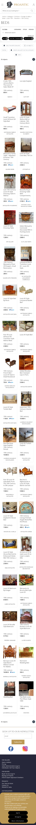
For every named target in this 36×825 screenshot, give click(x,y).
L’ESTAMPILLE (26, 169)
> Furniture (16, 16)
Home (4, 16)
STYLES (25, 29)
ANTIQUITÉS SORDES (26, 531)
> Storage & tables (25, 16)
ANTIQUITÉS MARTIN (26, 387)
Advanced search (10, 32)
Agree (18, 813)
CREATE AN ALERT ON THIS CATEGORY (23, 50)
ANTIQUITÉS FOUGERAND (10, 205)
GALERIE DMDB (10, 169)
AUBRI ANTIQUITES (10, 604)
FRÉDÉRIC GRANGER (9, 640)
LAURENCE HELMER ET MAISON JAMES (26, 423)
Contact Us (5, 785)
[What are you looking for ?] (32, 11)
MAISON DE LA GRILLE (10, 531)
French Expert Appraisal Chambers (12, 777)
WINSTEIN (26, 713)
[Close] (6, 38)
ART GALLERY (9, 242)
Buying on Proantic (7, 776)
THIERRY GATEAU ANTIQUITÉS (26, 676)
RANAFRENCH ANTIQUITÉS (10, 495)
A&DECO (9, 97)
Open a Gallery (6, 762)
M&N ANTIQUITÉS (10, 568)
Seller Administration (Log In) (11, 766)
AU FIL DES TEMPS (26, 242)
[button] (28, 45)
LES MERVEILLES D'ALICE (10, 713)
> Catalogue (9, 16)
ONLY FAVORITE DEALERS (13, 45)
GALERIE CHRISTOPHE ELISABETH (26, 133)
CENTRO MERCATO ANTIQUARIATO (10, 386)
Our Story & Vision (7, 783)
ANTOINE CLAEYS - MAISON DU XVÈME (26, 205)
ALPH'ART (26, 97)
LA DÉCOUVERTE (26, 640)
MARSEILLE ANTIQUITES (9, 676)
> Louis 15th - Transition (12, 18)
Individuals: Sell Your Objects (11, 768)
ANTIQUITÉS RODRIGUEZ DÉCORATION (26, 568)
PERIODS (31, 29)
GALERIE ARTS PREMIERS (10, 278)
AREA (19, 55)
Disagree (18, 817)
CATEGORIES (17, 29)
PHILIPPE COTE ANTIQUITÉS (26, 459)
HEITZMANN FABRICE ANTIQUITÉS (10, 133)
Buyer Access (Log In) (8, 774)
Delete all (31, 36)
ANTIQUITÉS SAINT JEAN (9, 314)
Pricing (4, 764)
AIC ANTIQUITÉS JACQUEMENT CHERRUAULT (26, 277)
